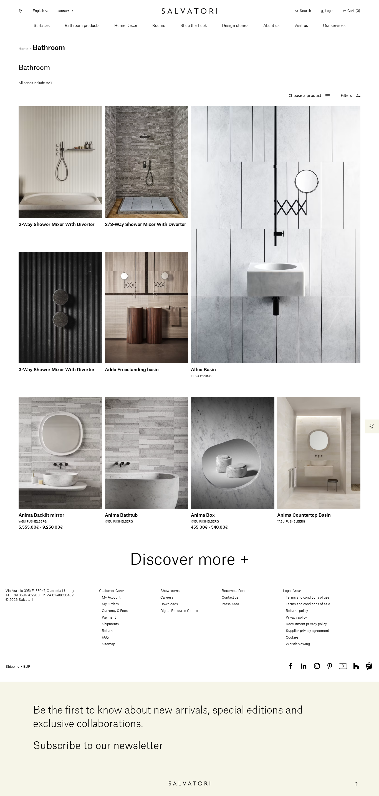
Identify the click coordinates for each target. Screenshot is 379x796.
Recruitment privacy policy (306, 624)
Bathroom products (82, 26)
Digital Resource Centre (179, 610)
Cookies (292, 637)
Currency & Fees (115, 610)
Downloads (169, 604)
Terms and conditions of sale (308, 604)
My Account (111, 597)
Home (23, 49)
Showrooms (170, 590)
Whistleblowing (298, 644)
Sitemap (108, 644)
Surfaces (42, 26)
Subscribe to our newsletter (98, 746)
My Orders (110, 604)
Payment (109, 617)
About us (271, 26)
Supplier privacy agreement (307, 630)
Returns (108, 630)
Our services (334, 26)
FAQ (105, 637)
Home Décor (125, 26)
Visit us (301, 26)
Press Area (230, 604)
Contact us (65, 11)
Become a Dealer (235, 590)
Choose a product (305, 95)
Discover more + (189, 560)
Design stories (235, 26)
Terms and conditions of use (307, 597)
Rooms (158, 26)
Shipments (110, 624)
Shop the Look (193, 26)
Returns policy (297, 610)
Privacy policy (296, 617)
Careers (166, 597)
